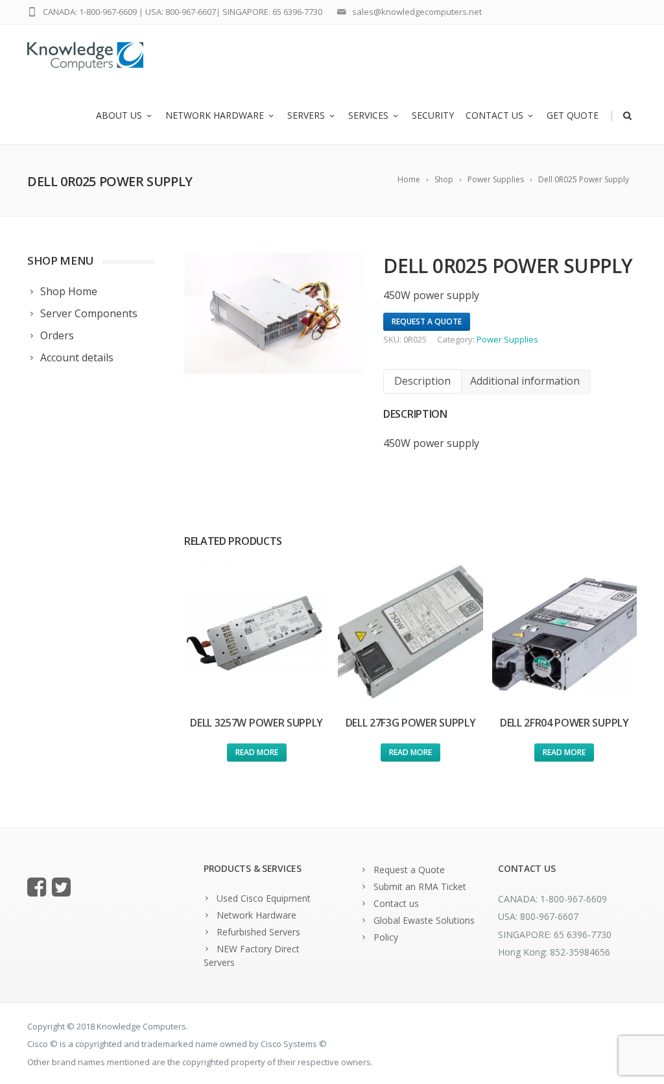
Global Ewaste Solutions (424, 920)
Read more (256, 752)
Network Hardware (214, 115)
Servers (306, 115)
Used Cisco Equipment (264, 898)
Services (368, 115)
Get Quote (573, 115)
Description (422, 381)
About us (119, 115)
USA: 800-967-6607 (180, 12)
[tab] (422, 381)
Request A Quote (427, 321)
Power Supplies (507, 339)
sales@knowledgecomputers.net (417, 12)
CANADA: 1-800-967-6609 (90, 12)
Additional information (525, 381)
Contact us (494, 115)
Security (433, 115)
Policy (386, 937)
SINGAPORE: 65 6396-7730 (272, 12)
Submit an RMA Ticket (420, 886)
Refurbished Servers (258, 932)
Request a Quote (409, 869)
